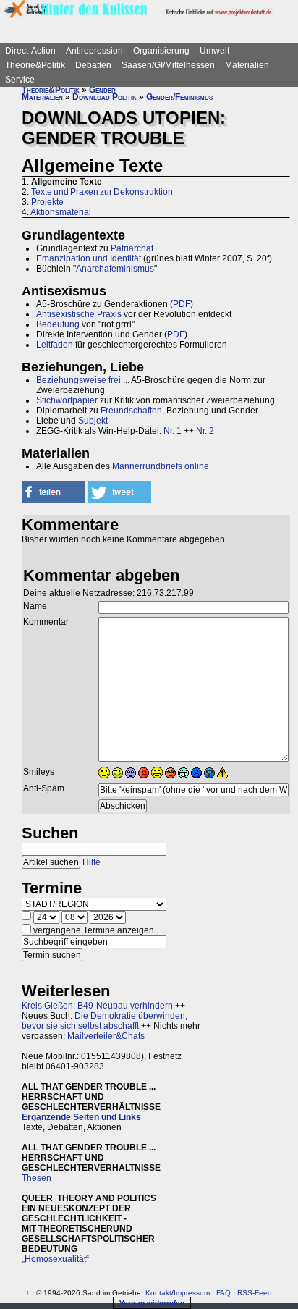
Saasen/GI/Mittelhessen (168, 65)
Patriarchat (132, 248)
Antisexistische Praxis (79, 314)
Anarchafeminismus (115, 269)
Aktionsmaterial (60, 212)
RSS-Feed (254, 1293)
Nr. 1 (172, 431)
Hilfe (91, 862)
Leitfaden (54, 345)
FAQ (223, 1293)
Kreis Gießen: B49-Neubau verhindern (97, 1006)
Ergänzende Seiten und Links (81, 1117)
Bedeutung (58, 324)
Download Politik (104, 97)
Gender (102, 90)
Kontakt (158, 1293)
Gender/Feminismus (179, 97)
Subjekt (93, 421)
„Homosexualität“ (55, 1259)
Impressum (192, 1293)
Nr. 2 (205, 431)
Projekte (47, 202)
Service (20, 80)
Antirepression (94, 51)
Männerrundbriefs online (160, 466)
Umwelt (214, 51)
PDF (181, 304)
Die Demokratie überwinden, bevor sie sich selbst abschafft (104, 1021)
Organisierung (161, 51)
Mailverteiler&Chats (106, 1036)
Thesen (36, 1178)
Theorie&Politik (35, 65)
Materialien (247, 65)
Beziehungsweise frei (78, 380)
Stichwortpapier (67, 400)
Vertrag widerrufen (151, 1303)
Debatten (93, 65)
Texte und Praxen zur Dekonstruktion (102, 192)
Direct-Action (30, 51)
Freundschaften (131, 410)
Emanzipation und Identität (88, 258)
